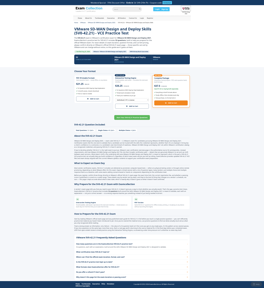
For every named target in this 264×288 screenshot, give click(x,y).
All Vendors (122, 18)
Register (150, 18)
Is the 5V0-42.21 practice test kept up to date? (94, 262)
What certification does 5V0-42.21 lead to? (92, 252)
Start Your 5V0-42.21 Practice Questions (132, 117)
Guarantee (111, 18)
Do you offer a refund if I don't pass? (90, 272)
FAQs (103, 284)
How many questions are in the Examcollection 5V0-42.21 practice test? (104, 244)
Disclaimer (110, 284)
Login (142, 18)
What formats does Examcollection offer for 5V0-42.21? (97, 267)
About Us (88, 18)
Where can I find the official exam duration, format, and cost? (100, 257)
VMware (83, 22)
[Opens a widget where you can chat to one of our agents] (256, 284)
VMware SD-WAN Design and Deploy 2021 (101, 22)
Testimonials (99, 18)
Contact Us (133, 18)
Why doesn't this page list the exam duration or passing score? (101, 277)
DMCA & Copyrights (83, 286)
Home (80, 18)
